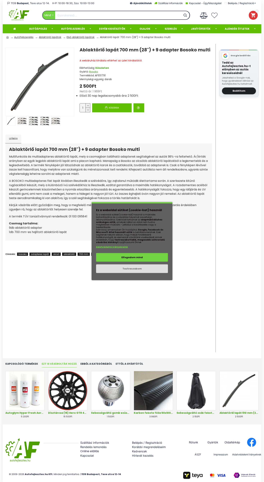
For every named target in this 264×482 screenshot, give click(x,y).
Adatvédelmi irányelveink (112, 246)
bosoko (22, 254)
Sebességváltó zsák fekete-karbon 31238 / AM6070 (196, 412)
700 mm (83, 254)
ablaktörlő (69, 254)
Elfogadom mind (132, 257)
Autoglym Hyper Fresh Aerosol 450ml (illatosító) (25, 412)
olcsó (56, 254)
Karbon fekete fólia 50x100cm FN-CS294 (153, 412)
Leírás (13, 138)
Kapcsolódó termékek (21, 364)
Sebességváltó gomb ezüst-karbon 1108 (110, 412)
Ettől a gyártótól (129, 364)
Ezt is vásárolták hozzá (59, 364)
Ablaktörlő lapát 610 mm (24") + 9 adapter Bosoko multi (239, 412)
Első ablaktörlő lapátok (80, 37)
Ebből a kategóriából (96, 364)
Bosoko (93, 71)
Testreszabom (132, 268)
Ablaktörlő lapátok (50, 37)
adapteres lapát (40, 254)
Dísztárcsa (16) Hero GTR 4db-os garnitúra (67, 412)
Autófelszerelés (23, 37)
